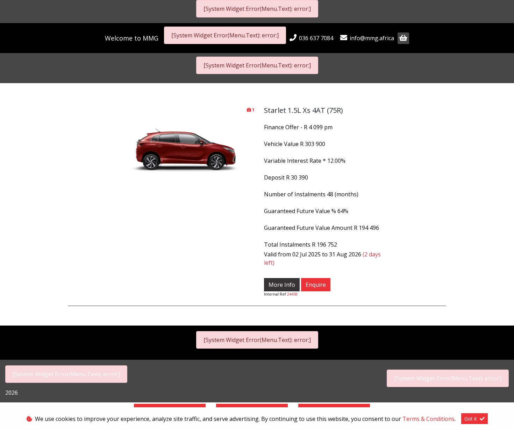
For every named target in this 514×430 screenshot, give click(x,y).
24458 (292, 294)
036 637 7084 (316, 38)
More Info (282, 285)
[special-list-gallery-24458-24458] (186, 145)
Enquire (316, 285)
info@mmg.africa (372, 38)
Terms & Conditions (428, 419)
